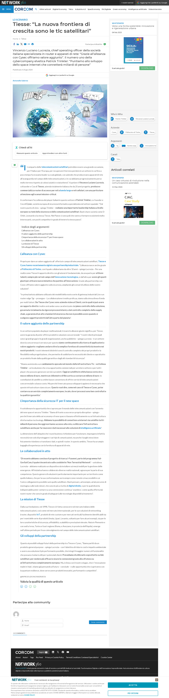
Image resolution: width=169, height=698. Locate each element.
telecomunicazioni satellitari (55, 167)
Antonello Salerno (20, 81)
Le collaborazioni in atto (32, 240)
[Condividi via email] (25, 44)
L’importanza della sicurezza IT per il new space (42, 237)
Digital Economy (60, 9)
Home (15, 39)
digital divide (75, 486)
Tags (32, 662)
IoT (38, 514)
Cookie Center (106, 662)
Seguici (42, 657)
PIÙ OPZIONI (133, 693)
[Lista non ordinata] (39, 621)
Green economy (119, 9)
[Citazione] (42, 621)
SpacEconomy (94, 9)
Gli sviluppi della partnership (34, 247)
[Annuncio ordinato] (36, 621)
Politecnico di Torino (31, 269)
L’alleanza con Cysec (30, 230)
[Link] (49, 621)
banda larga (65, 190)
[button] (7, 9)
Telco (71, 9)
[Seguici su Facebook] (63, 657)
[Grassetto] (23, 621)
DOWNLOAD (147, 68)
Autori (25, 662)
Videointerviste (155, 9)
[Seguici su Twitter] (58, 657)
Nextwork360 (21, 674)
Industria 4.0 (80, 9)
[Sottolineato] (29, 621)
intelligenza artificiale (91, 428)
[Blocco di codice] (45, 621)
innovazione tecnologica (66, 277)
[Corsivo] (26, 621)
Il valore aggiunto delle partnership (37, 234)
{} (52, 621)
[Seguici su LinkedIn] (53, 657)
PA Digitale (106, 9)
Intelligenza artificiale (137, 9)
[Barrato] (33, 621)
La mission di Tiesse (30, 243)
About (18, 662)
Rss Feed (39, 662)
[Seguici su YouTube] (67, 657)
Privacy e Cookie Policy (54, 662)
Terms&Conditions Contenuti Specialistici (82, 662)
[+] (55, 621)
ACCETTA (133, 685)
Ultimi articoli (45, 9)
